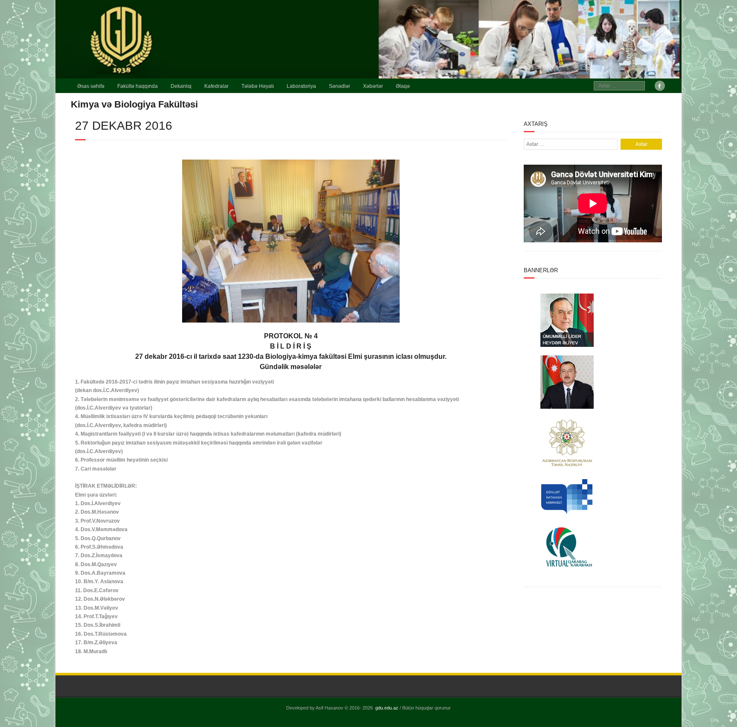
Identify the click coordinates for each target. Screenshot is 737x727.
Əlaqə (403, 86)
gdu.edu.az (386, 707)
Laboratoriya (301, 86)
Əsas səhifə (90, 86)
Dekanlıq (181, 86)
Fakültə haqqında (137, 86)
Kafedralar (216, 86)
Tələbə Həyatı (257, 86)
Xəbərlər (373, 86)
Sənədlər (339, 86)
